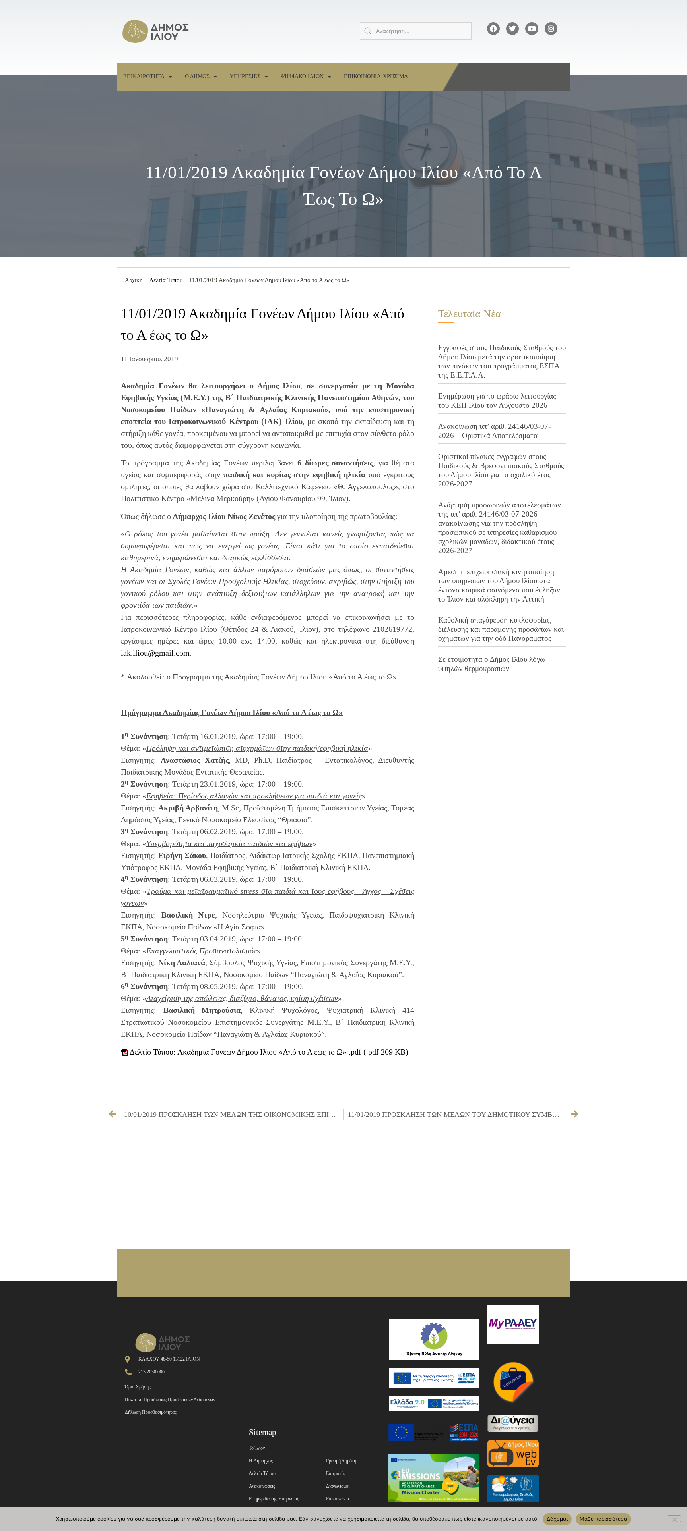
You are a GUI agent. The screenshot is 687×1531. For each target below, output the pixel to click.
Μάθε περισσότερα (603, 1519)
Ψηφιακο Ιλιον (302, 76)
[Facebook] (493, 28)
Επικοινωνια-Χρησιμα (376, 76)
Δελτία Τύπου (165, 280)
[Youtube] (531, 28)
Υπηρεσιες (245, 76)
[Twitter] (512, 28)
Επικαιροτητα (144, 76)
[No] (674, 1518)
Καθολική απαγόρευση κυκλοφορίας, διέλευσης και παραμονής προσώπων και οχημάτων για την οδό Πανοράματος (501, 629)
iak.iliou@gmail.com (155, 652)
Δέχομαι (557, 1519)
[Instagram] (551, 28)
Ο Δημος (197, 76)
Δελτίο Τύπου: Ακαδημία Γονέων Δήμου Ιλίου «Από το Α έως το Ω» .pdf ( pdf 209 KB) (268, 1051)
